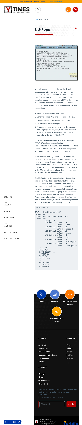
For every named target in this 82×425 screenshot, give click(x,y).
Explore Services (70, 303)
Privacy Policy (44, 352)
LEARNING (8, 225)
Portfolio (69, 355)
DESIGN (7, 211)
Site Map (42, 362)
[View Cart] (75, 10)
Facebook (44, 384)
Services (70, 345)
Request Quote (11, 422)
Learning (69, 358)
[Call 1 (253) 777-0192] (68, 10)
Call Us (41, 302)
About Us (42, 345)
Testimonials (43, 358)
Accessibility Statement (48, 355)
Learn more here (55, 1)
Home (37, 19)
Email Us (54, 302)
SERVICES (8, 196)
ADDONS (7, 204)
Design (69, 352)
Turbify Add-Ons (57, 320)
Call (42, 377)
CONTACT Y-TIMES (11, 239)
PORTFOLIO (8, 218)
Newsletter (45, 381)
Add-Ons (70, 348)
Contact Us (43, 348)
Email (42, 374)
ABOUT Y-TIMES (10, 232)
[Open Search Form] (38, 10)
